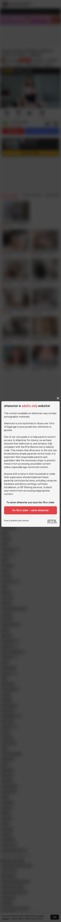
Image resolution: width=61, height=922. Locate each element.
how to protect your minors (16, 521)
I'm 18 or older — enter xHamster (30, 510)
